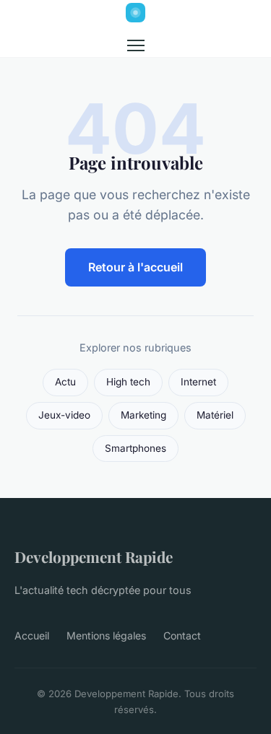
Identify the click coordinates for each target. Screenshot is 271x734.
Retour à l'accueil (135, 267)
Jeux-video (64, 415)
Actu (65, 382)
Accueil (31, 635)
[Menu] (135, 45)
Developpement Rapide (93, 556)
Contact (182, 635)
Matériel (215, 415)
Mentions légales (106, 635)
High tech (128, 382)
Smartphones (135, 448)
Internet (198, 382)
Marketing (143, 415)
